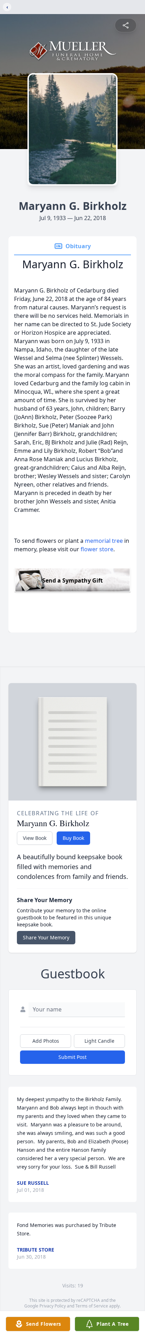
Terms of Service (91, 1306)
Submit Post (72, 1057)
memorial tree (104, 541)
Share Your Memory (46, 937)
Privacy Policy (52, 1306)
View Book (34, 838)
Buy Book (73, 838)
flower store (97, 549)
